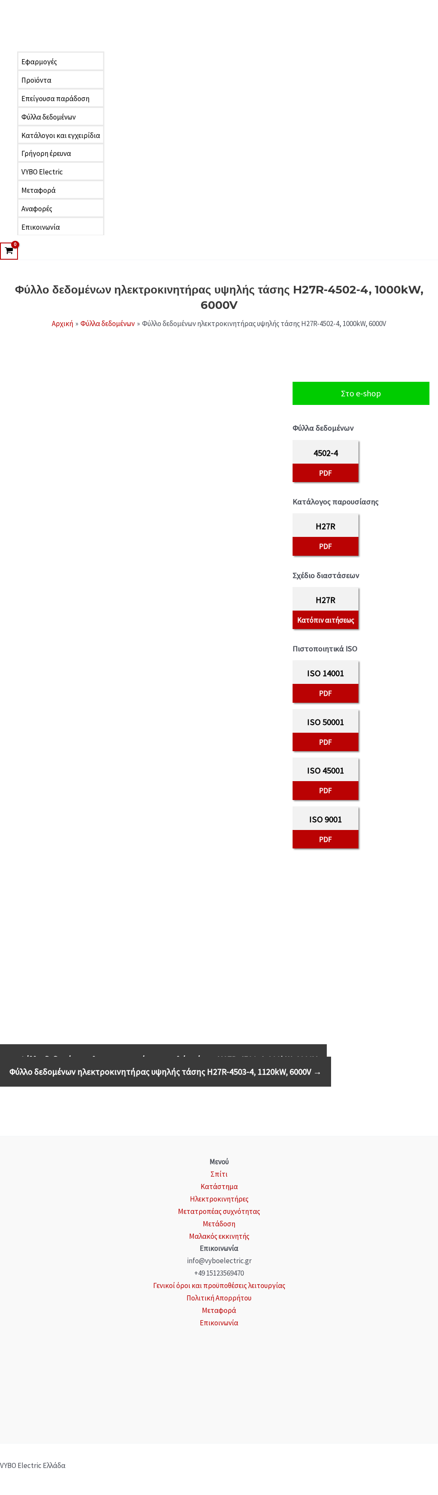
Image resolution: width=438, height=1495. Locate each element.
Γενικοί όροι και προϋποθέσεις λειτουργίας (219, 1285)
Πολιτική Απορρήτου (219, 1298)
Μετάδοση (219, 1223)
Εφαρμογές (39, 61)
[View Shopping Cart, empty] (9, 251)
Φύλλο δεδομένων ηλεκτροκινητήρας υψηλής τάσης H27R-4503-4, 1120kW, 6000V (165, 1071)
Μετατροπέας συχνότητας (219, 1211)
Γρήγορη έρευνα (46, 153)
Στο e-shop (361, 393)
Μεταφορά (38, 190)
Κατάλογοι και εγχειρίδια (60, 135)
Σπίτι (219, 1174)
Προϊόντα (36, 80)
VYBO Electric (42, 172)
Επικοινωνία (40, 227)
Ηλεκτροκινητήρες (219, 1199)
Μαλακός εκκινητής (219, 1236)
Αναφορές (36, 208)
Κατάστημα (219, 1186)
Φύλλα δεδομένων (48, 117)
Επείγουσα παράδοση (55, 98)
